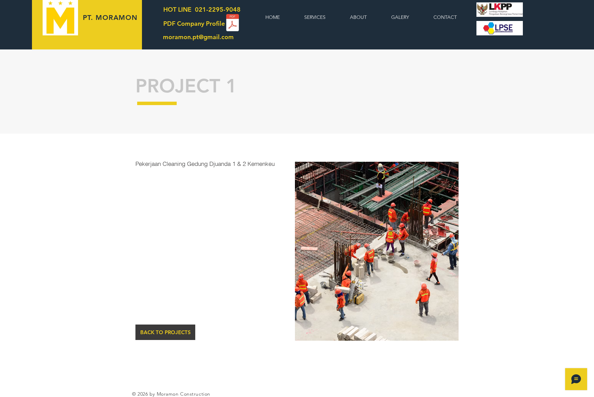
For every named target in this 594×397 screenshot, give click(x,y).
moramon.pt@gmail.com (198, 37)
